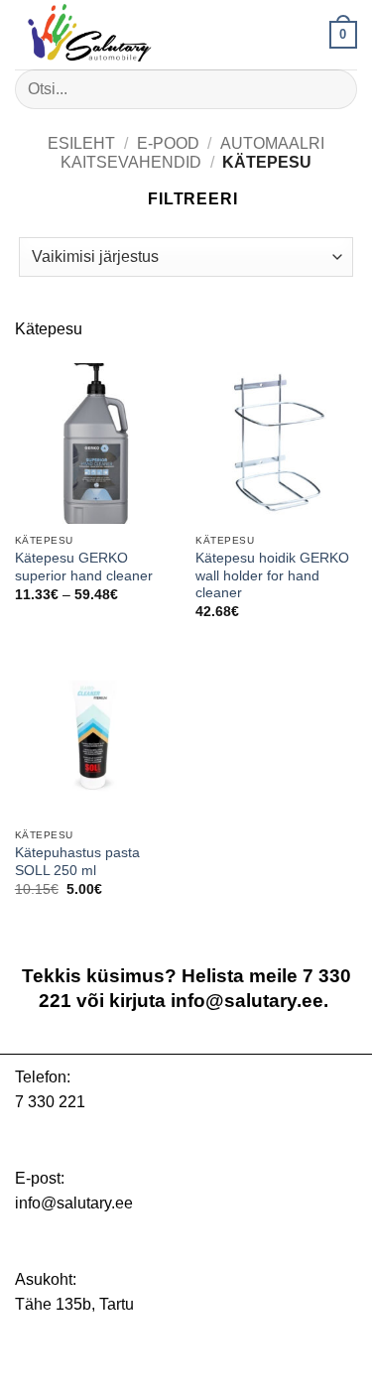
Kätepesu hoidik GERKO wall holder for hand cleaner (272, 575)
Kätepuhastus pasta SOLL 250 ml (77, 861)
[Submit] (333, 88)
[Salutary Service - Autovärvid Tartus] (114, 34)
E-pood (168, 143)
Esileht (81, 143)
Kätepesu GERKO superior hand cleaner (84, 567)
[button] (343, 35)
